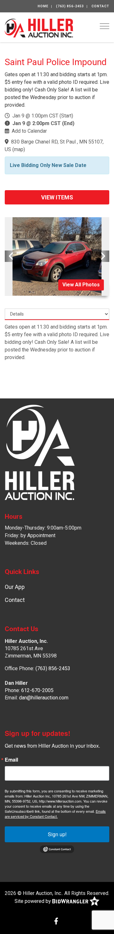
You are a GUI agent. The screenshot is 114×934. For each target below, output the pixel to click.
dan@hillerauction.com (43, 698)
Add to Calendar (29, 131)
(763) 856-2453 (70, 6)
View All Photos (81, 285)
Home (43, 6)
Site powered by (33, 901)
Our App (15, 587)
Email (11, 759)
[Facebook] (56, 921)
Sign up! (57, 834)
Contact (100, 6)
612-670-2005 (37, 690)
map (18, 149)
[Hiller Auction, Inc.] (39, 27)
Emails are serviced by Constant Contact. (55, 814)
